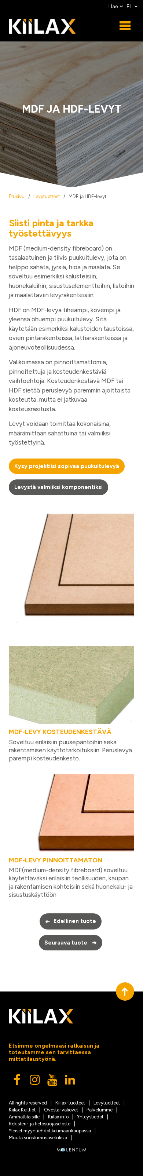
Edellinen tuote (70, 921)
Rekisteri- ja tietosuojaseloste (39, 1123)
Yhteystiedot (90, 1117)
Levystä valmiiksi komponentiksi (58, 487)
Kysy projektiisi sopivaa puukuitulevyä (66, 466)
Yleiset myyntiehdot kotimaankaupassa (50, 1130)
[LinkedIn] (70, 1082)
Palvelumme (100, 1110)
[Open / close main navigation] (125, 26)
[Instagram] (35, 1082)
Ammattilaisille (24, 1117)
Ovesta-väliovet (61, 1110)
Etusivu (17, 196)
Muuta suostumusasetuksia (38, 1137)
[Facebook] (17, 1082)
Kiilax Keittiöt (22, 1110)
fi (129, 6)
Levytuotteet (46, 196)
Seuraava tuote (70, 942)
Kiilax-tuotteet (70, 1103)
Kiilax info (58, 1117)
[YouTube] (53, 1082)
